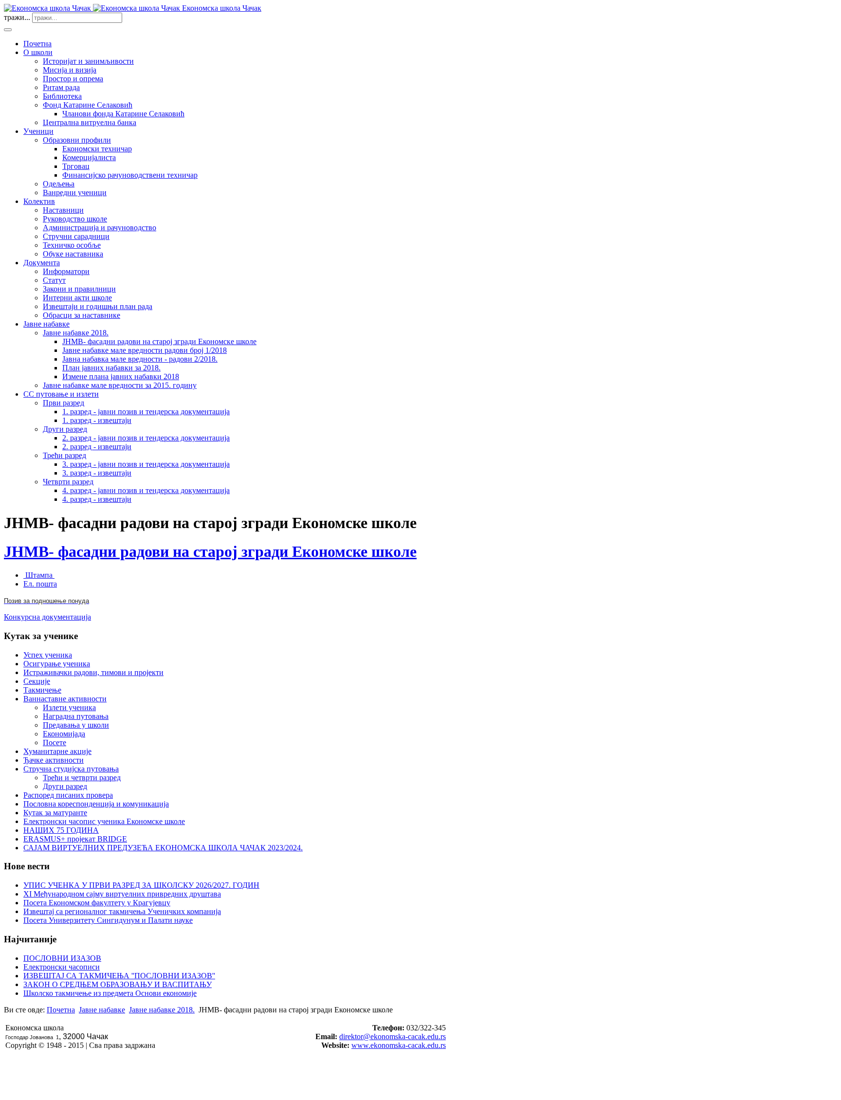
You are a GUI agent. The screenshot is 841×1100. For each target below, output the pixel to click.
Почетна (37, 43)
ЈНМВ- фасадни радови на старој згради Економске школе (159, 341)
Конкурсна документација (47, 617)
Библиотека (62, 96)
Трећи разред (64, 455)
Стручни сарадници (76, 236)
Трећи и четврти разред (82, 777)
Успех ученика (47, 655)
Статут (54, 280)
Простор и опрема (73, 78)
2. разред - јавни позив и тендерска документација (146, 438)
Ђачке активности (53, 760)
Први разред (63, 403)
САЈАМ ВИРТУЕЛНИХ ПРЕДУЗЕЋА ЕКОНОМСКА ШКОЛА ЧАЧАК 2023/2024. (163, 847)
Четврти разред (68, 481)
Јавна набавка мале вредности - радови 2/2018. (140, 359)
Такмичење (42, 690)
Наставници (63, 210)
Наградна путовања (76, 716)
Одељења (58, 184)
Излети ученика (69, 707)
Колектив (39, 201)
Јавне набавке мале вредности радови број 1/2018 (144, 350)
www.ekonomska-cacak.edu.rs (398, 1045)
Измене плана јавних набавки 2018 (120, 376)
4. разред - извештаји (96, 499)
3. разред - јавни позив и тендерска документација (146, 464)
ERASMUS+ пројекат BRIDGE (75, 839)
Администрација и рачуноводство (99, 227)
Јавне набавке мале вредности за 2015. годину (120, 385)
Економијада (64, 734)
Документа (41, 262)
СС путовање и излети (61, 394)
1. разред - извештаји (96, 420)
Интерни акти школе (77, 297)
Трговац (76, 166)
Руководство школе (75, 219)
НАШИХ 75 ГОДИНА (61, 830)
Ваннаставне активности (65, 699)
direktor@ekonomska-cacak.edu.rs (392, 1036)
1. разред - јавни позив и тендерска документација (146, 411)
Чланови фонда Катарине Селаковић (123, 114)
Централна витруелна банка (89, 122)
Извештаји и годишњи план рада (97, 306)
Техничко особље (72, 245)
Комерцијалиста (89, 157)
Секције (36, 681)
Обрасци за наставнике (81, 315)
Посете (54, 742)
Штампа (39, 575)
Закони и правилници (79, 289)
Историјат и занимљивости (88, 61)
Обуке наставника (73, 254)
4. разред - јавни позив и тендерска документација (146, 490)
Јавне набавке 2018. (76, 333)
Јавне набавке (46, 324)
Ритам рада (61, 87)
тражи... (17, 17)
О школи (38, 52)
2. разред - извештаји (96, 446)
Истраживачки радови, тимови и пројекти (93, 672)
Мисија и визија (69, 70)
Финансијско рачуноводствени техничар (130, 175)
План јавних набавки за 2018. (111, 368)
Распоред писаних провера (68, 795)
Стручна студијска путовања (71, 769)
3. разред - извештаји (96, 473)
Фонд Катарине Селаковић (87, 105)
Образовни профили (77, 140)
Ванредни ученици (75, 192)
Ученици (38, 131)
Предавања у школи (76, 725)
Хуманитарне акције (57, 751)
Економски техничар (97, 149)
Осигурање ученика (56, 664)
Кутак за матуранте (55, 812)
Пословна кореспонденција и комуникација (96, 804)
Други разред (65, 429)
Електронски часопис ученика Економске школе (104, 821)
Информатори (66, 271)
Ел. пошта (40, 584)
